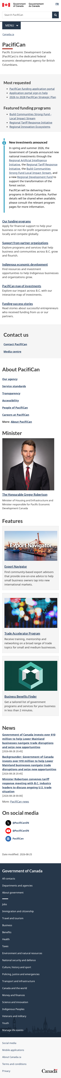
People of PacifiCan (15, 407)
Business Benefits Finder (20, 696)
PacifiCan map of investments (21, 286)
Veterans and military (14, 1016)
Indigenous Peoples (13, 1009)
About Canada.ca (11, 1057)
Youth (5, 1023)
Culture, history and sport (16, 967)
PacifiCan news (19, 801)
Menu (10, 25)
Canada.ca (8, 34)
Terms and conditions (14, 1064)
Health (6, 939)
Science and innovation (15, 1002)
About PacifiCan (21, 422)
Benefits (6, 932)
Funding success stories (17, 303)
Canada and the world (14, 988)
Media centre (12, 351)
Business (7, 925)
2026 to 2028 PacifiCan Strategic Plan (32, 97)
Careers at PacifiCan (15, 415)
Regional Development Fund (35, 177)
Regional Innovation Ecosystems (29, 126)
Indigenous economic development (25, 264)
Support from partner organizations (25, 243)
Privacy (6, 1071)
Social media (9, 1043)
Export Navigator (15, 566)
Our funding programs (16, 221)
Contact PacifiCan (15, 344)
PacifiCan (14, 838)
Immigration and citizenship (18, 911)
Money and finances (13, 995)
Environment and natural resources (22, 953)
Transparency (11, 393)
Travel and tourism (12, 918)
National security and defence (19, 960)
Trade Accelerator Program (22, 633)
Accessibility (10, 400)
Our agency (9, 379)
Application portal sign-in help (28, 93)
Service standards (14, 386)
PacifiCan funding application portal (32, 89)
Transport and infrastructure (18, 981)
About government (13, 892)
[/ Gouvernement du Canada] (23, 4)
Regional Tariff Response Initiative (30, 122)
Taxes (5, 946)
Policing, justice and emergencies (21, 974)
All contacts (8, 878)
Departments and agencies (17, 885)
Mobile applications (13, 1050)
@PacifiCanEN (17, 822)
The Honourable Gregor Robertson (24, 494)
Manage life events (12, 1030)
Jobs (4, 904)
